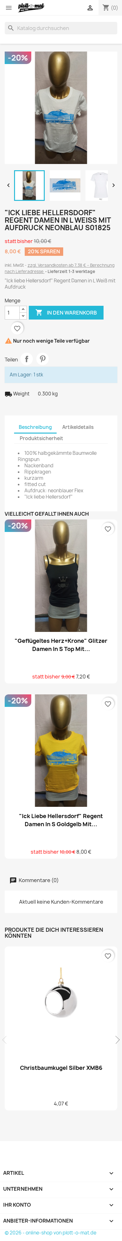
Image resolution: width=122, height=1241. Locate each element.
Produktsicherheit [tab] (41, 438)
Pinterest (42, 359)
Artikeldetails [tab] (78, 427)
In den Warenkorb (66, 312)
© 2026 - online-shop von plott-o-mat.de (50, 1232)
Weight (17, 394)
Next (115, 1040)
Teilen (26, 359)
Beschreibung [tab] (35, 427)
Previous (6, 1040)
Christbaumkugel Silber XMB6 (61, 1067)
